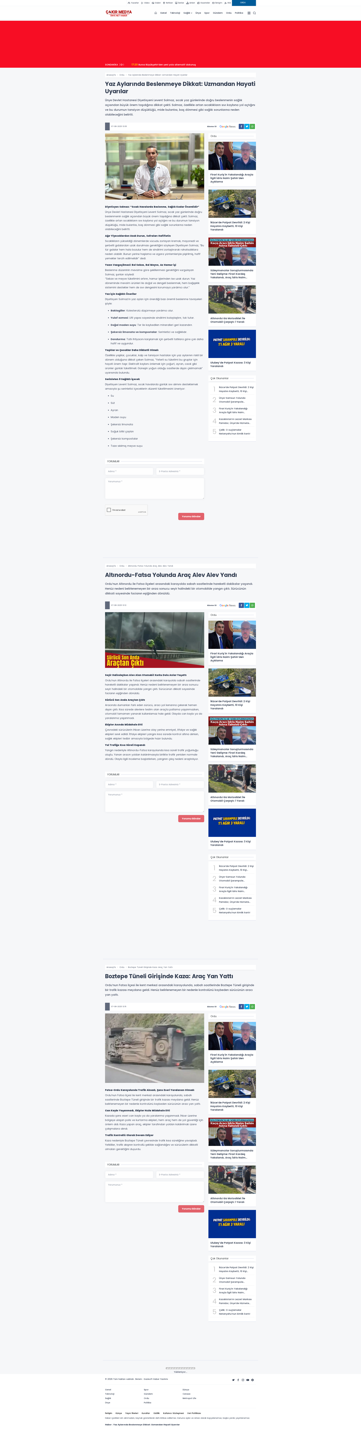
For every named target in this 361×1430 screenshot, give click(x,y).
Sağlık (186, 13)
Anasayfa (111, 74)
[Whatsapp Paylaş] (252, 126)
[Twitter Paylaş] (246, 126)
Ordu (229, 13)
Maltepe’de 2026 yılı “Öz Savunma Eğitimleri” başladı (165, 64)
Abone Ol (211, 126)
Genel (163, 13)
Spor (207, 13)
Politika (239, 13)
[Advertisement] (180, 40)
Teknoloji (175, 13)
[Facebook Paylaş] (241, 126)
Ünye (198, 13)
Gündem (218, 13)
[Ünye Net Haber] (118, 13)
